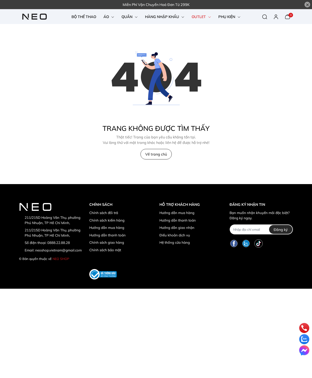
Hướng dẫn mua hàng (106, 227)
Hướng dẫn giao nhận (176, 227)
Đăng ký (281, 229)
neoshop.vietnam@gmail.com (58, 250)
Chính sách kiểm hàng (106, 220)
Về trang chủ (156, 154)
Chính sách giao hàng (106, 242)
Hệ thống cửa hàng (174, 242)
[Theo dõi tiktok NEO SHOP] (258, 243)
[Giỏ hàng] (287, 16)
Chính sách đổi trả (103, 213)
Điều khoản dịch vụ (174, 235)
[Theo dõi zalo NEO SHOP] (246, 243)
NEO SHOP (61, 259)
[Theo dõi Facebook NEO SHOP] (234, 243)
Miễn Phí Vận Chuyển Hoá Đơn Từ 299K (156, 4)
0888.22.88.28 (58, 243)
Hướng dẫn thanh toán (107, 235)
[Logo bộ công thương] (103, 274)
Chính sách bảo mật (105, 250)
